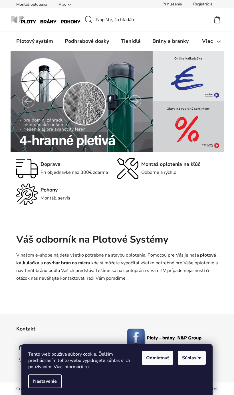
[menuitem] (35, 41)
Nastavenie (45, 381)
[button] (28, 101)
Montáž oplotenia (31, 4)
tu (86, 367)
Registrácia (202, 4)
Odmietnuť (157, 358)
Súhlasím (191, 358)
